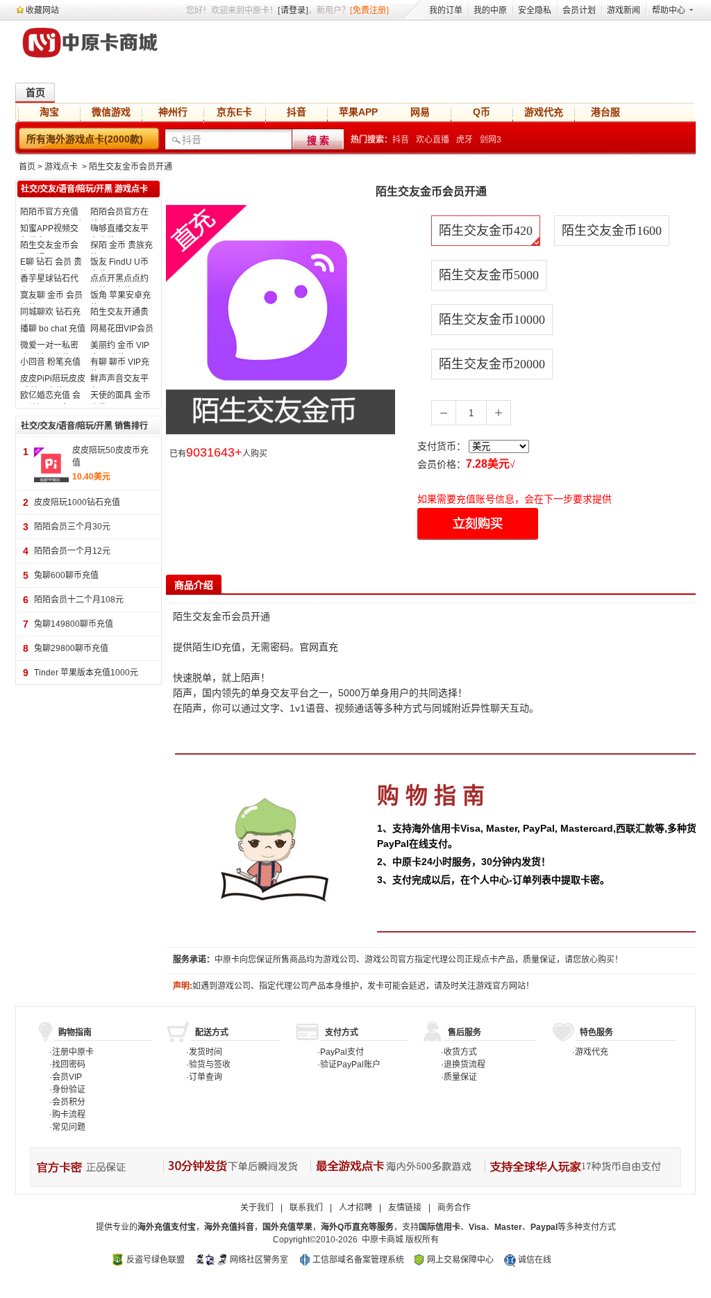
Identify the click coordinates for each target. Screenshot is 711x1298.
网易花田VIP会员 (121, 329)
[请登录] (293, 10)
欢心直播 (432, 140)
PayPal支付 (342, 1052)
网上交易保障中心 (460, 1260)
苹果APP (358, 111)
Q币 (481, 111)
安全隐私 (534, 10)
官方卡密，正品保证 (96, 1167)
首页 (35, 92)
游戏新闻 (623, 10)
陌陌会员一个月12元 (72, 551)
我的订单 (445, 10)
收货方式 (460, 1052)
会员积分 (68, 1102)
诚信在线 (534, 1260)
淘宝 (49, 111)
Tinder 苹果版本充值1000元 (86, 672)
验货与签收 (210, 1064)
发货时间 (205, 1052)
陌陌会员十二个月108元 (79, 600)
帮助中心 (668, 10)
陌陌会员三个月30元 (72, 527)
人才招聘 (355, 1208)
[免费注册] (369, 10)
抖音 (296, 111)
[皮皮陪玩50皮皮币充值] (51, 464)
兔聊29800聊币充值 (71, 648)
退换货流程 (464, 1064)
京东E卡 (234, 111)
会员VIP (67, 1077)
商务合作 (454, 1208)
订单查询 (205, 1077)
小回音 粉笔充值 (50, 362)
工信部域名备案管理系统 (358, 1260)
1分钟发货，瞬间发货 (236, 1167)
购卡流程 (68, 1114)
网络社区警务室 (259, 1260)
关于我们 (257, 1208)
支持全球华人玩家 (580, 1167)
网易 (420, 111)
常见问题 (68, 1127)
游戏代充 (543, 111)
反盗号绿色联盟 (155, 1260)
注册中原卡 (73, 1052)
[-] (443, 412)
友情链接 (404, 1208)
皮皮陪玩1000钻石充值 (77, 502)
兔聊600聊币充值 (66, 575)
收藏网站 (42, 10)
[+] (498, 412)
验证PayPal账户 (350, 1064)
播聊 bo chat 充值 (52, 329)
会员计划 (579, 10)
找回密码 (68, 1064)
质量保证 (460, 1077)
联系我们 (306, 1208)
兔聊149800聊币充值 (73, 624)
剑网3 (490, 140)
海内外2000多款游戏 (396, 1167)
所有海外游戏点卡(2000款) (84, 139)
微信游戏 (111, 111)
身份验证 (68, 1089)
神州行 (172, 111)
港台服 (605, 111)
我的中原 (490, 10)
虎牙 (464, 140)
